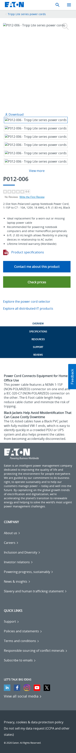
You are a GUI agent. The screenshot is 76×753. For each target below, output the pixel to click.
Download (16, 114)
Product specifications (27, 252)
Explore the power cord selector (26, 301)
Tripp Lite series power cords (27, 14)
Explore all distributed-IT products (28, 308)
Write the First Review (31, 197)
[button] (37, 282)
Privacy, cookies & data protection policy (33, 722)
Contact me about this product (37, 266)
